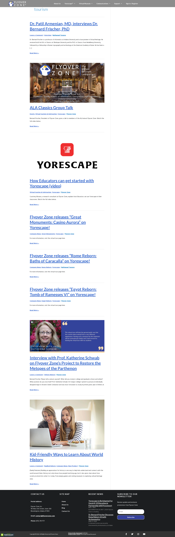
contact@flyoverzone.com (45, 516)
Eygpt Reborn (47, 301)
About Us (57, 3)
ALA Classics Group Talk (51, 107)
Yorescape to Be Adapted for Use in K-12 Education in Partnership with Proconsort (101, 503)
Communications (102, 3)
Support (117, 3)
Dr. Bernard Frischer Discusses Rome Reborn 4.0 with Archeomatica (101, 517)
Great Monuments (48, 234)
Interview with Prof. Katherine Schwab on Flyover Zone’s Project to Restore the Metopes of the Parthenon (65, 363)
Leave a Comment (36, 35)
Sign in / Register (132, 3)
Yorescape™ (69, 3)
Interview (47, 35)
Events (32, 114)
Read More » (34, 53)
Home (64, 501)
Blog (63, 508)
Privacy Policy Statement (75, 533)
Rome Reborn (46, 267)
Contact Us (66, 511)
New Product (73, 466)
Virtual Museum (84, 3)
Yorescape (61, 114)
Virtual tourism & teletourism (46, 114)
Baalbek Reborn (50, 466)
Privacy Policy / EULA (74, 534)
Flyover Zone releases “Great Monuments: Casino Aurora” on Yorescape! (58, 222)
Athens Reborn (49, 375)
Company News (35, 234)
